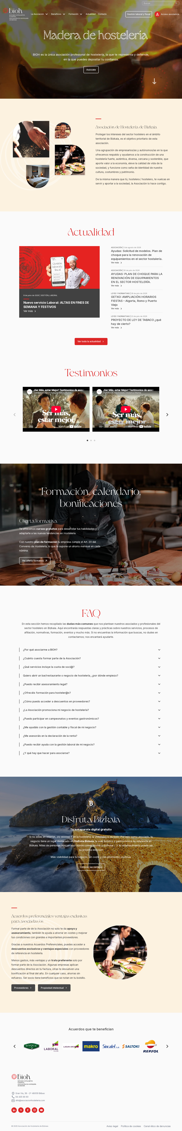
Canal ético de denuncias (157, 1126)
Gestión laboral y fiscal (138, 14)
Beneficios (56, 14)
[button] (87, 440)
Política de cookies (131, 1126)
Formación (74, 14)
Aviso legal (112, 1126)
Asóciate (91, 69)
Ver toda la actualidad (91, 341)
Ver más (30, 311)
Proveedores (23, 988)
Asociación (116, 247)
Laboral (53, 295)
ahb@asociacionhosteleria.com (28, 1100)
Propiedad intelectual (54, 988)
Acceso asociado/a (167, 14)
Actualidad (91, 14)
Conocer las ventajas (91, 867)
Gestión (45, 295)
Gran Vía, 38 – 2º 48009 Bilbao (28, 1093)
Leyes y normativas (120, 293)
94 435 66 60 (19, 1097)
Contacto (102, 14)
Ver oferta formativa (35, 560)
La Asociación (38, 14)
